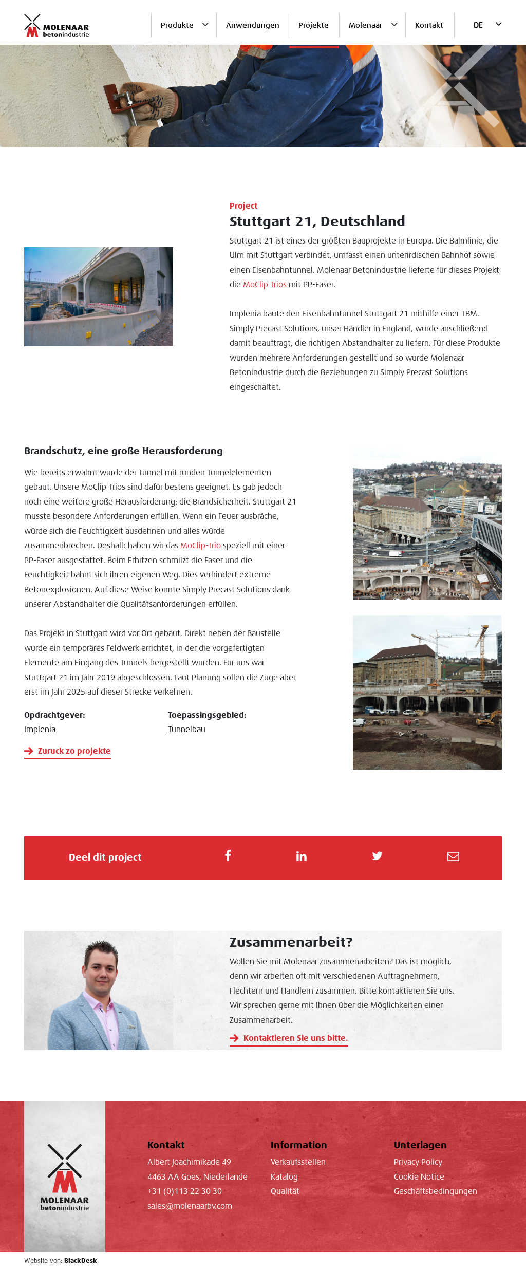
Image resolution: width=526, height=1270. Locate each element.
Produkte (177, 25)
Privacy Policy (418, 1162)
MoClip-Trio (200, 545)
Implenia (39, 729)
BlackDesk (80, 1261)
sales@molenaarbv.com (189, 1206)
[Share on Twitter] (377, 858)
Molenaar (365, 25)
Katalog (284, 1177)
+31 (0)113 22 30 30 (184, 1191)
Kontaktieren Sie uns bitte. (295, 1038)
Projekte (313, 25)
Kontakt (429, 25)
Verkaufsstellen (298, 1162)
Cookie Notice (419, 1177)
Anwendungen (252, 25)
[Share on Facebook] (227, 858)
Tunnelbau (186, 729)
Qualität (285, 1191)
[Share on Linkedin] (301, 858)
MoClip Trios (265, 284)
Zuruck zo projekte (74, 751)
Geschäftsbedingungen (435, 1191)
